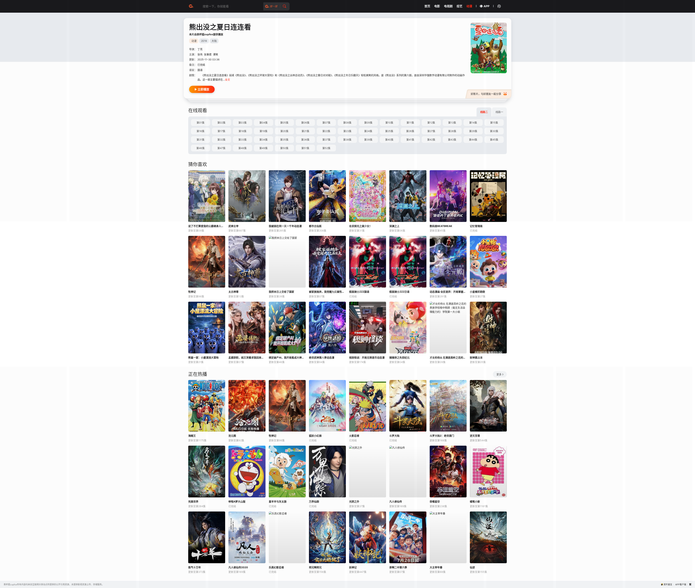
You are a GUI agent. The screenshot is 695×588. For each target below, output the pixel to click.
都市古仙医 (315, 226)
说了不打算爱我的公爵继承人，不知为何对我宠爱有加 (206, 226)
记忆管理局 (476, 226)
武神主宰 (233, 226)
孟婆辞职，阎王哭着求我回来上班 (246, 357)
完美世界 (193, 501)
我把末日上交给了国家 (281, 291)
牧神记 (192, 291)
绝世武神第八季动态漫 (321, 357)
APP (486, 6)
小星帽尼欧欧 (477, 291)
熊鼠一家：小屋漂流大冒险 (203, 357)
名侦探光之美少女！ (360, 226)
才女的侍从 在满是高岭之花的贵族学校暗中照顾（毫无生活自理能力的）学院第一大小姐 (448, 357)
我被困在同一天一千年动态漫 (285, 226)
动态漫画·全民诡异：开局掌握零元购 (448, 291)
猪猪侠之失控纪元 (399, 357)
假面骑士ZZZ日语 (399, 291)
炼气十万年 (194, 567)
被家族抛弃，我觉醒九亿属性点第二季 (327, 291)
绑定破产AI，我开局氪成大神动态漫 (287, 357)
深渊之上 (394, 226)
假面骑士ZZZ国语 (359, 291)
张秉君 (208, 54)
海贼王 (192, 435)
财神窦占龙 (476, 357)
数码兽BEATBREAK (441, 226)
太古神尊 (233, 291)
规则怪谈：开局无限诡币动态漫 (367, 357)
